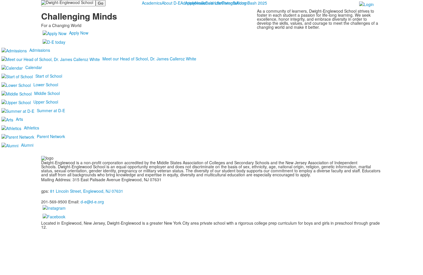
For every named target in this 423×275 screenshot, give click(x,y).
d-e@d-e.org (92, 202)
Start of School (48, 76)
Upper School (45, 102)
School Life (211, 3)
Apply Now (78, 33)
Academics (152, 3)
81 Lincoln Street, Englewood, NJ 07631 (86, 191)
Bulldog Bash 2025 (250, 3)
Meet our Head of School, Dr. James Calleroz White (149, 59)
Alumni (27, 145)
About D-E (171, 3)
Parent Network (51, 136)
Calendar (33, 67)
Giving (227, 3)
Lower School (45, 84)
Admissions (190, 3)
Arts (19, 119)
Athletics (31, 128)
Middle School (47, 93)
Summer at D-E (51, 110)
